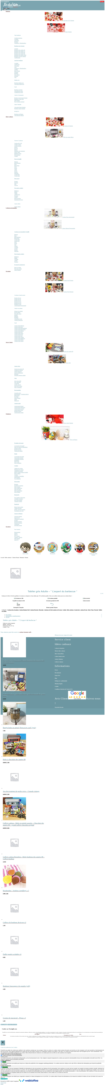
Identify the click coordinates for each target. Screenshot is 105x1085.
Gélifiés (16, 69)
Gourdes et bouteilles (19, 476)
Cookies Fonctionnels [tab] (6, 1065)
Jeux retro (68, 362)
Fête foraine (17, 100)
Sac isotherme (17, 478)
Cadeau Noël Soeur (18, 333)
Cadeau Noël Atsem (18, 341)
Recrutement (58, 672)
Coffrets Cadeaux (59, 661)
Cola (15, 67)
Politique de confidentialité (61, 680)
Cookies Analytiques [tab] (5, 1073)
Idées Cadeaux (9, 116)
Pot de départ (17, 312)
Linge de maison (18, 516)
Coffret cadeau (17, 144)
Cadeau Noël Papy (18, 332)
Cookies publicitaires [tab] (6, 1060)
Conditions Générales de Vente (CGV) (63, 689)
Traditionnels (17, 57)
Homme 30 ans (17, 301)
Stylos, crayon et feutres (19, 509)
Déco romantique (18, 490)
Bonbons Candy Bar (19, 99)
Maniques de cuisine (19, 469)
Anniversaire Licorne (19, 408)
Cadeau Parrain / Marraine (18, 557)
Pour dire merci (17, 313)
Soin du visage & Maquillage (21, 447)
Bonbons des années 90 (19, 53)
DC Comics (17, 536)
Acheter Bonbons (59, 659)
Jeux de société (17, 381)
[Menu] (1, 10)
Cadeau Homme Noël (24, 610)
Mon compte (6, 8)
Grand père (77, 610)
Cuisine (16, 475)
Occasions (8, 271)
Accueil (2, 557)
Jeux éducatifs (17, 382)
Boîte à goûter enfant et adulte (21, 472)
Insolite (16, 315)
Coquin (16, 156)
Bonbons (8, 11)
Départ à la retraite (18, 311)
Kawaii (16, 148)
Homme (16, 182)
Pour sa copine (17, 267)
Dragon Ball (66, 553)
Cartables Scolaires (18, 498)
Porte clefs (16, 461)
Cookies (56, 686)
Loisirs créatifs (17, 384)
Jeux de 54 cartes (18, 386)
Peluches (16, 374)
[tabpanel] (52, 1058)
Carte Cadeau (17, 206)
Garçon (16, 185)
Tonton (16, 246)
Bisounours (52, 553)
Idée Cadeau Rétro (59, 653)
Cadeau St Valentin (68, 126)
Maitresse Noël (17, 153)
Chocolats (16, 40)
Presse (56, 670)
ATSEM (16, 259)
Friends (39, 553)
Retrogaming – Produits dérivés (21, 394)
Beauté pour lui (17, 449)
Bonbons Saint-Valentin (19, 108)
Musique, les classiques (19, 151)
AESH (15, 260)
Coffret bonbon (17, 146)
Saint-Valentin (17, 270)
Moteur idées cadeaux (60, 651)
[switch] (1, 1061)
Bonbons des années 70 (19, 51)
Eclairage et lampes (18, 485)
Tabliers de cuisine (18, 468)
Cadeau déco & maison (13, 610)
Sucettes (16, 76)
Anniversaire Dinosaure (19, 407)
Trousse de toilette (18, 451)
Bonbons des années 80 (19, 52)
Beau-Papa (16, 165)
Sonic (15, 399)
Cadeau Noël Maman (19, 325)
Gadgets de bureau (18, 370)
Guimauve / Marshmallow (20, 43)
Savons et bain (17, 448)
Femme (16, 181)
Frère (15, 167)
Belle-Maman (17, 163)
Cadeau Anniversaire (60, 656)
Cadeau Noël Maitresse (19, 338)
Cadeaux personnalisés (11, 208)
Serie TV (16, 540)
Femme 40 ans (17, 299)
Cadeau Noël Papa (18, 327)
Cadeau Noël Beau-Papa (20, 329)
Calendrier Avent (18, 319)
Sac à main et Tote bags (19, 497)
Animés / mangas (18, 537)
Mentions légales (58, 683)
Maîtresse (16, 190)
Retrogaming (17, 155)
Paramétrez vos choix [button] (68, 1035)
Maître (15, 192)
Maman (16, 161)
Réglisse (16, 41)
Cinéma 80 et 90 (18, 143)
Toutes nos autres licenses (93, 554)
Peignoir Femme (18, 521)
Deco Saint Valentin (68, 423)
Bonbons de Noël (18, 89)
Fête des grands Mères (68, 137)
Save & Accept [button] (4, 1078)
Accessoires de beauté (19, 445)
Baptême (16, 317)
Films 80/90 (17, 538)
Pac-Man (16, 396)
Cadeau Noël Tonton (19, 337)
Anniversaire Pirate (18, 410)
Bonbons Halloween (19, 83)
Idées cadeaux (8, 557)
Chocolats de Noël (18, 91)
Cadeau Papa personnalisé (68, 217)
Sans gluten (17, 74)
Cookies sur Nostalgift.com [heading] (9, 1029)
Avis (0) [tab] (7, 617)
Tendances (8, 414)
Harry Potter (17, 71)
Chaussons (16, 524)
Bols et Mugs (17, 473)
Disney (16, 147)
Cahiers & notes (18, 508)
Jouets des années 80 (68, 351)
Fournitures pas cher (19, 510)
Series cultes (17, 152)
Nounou (16, 196)
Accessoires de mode (19, 456)
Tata (15, 244)
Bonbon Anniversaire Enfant (20, 98)
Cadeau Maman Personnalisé (68, 228)
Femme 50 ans (17, 300)
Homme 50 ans (17, 304)
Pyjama (16, 520)
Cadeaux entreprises (59, 648)
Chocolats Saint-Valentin (20, 107)
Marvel (16, 534)
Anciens (16, 48)
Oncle (15, 170)
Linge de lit (17, 517)
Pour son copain (18, 268)
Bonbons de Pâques (18, 114)
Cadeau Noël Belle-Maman (20, 328)
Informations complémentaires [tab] (13, 616)
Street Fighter (17, 398)
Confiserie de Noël (18, 92)
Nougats (16, 72)
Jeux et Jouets (9, 342)
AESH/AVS (17, 194)
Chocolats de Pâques (19, 115)
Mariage (16, 316)
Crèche (16, 197)
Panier (5, 9)
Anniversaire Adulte (18, 412)
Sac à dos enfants (18, 500)
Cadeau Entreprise (18, 320)
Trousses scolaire (18, 501)
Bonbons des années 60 (19, 50)
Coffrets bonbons (18, 38)
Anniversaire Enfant (18, 406)
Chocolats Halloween (19, 84)
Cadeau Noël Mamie (19, 330)
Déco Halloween (18, 488)
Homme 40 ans (17, 303)
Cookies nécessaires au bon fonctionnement (12, 1055)
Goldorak (80, 553)
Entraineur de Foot (18, 199)
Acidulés (16, 39)
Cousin (16, 248)
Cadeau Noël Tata (18, 336)
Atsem (15, 193)
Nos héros (8, 526)
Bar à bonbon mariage (19, 101)
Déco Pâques (17, 492)
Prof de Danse (17, 198)
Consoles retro (17, 393)
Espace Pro (57, 675)
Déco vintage (17, 487)
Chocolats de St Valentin (68, 20)
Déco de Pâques (73, 439)
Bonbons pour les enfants (20, 56)
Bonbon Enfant (17, 411)
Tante (15, 169)
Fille (15, 184)
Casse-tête (16, 383)
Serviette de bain (18, 525)
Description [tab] (8, 614)
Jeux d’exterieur (18, 387)
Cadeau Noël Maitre (19, 339)
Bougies (16, 484)
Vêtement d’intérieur (19, 519)
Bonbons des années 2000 (20, 55)
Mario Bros (17, 395)
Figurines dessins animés (20, 375)
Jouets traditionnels (18, 372)
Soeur (15, 168)
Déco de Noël (17, 489)
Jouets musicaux (18, 371)
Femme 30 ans (17, 298)
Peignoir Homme (18, 522)
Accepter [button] (37, 1034)
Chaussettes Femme (18, 457)
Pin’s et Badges (17, 463)
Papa (15, 164)
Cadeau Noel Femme (68, 280)
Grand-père (17, 241)
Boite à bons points (18, 507)
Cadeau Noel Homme (68, 291)
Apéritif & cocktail (18, 471)
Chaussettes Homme (19, 459)
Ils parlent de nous (59, 707)
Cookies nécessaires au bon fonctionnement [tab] (11, 1054)
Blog (56, 678)
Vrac (15, 77)
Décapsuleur (17, 477)
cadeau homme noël (25, 632)
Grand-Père (17, 174)
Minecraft (16, 400)
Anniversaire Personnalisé (20, 305)
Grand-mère (17, 175)
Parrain (16, 172)
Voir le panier (4, 1024)
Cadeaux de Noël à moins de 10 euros (53, 610)
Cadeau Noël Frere (18, 334)
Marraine (16, 173)
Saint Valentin (68, 31)
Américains (17, 64)
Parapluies (16, 460)
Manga (16, 149)
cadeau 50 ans (83, 610)
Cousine (16, 247)
